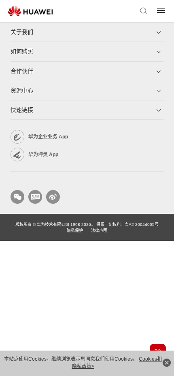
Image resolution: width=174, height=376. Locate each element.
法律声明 (99, 230)
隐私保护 (75, 230)
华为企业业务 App (48, 137)
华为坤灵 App (43, 154)
